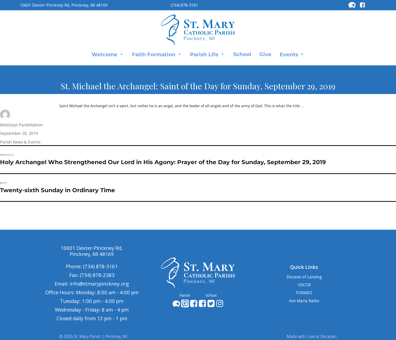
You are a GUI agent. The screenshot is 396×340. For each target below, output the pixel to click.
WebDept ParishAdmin (21, 125)
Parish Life (204, 54)
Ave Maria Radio (304, 301)
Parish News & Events (20, 142)
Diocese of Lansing (304, 277)
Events (289, 54)
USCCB (304, 284)
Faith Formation (153, 54)
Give (265, 54)
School (242, 54)
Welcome (104, 54)
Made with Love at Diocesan (312, 336)
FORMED (304, 292)
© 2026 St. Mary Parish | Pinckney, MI (93, 336)
